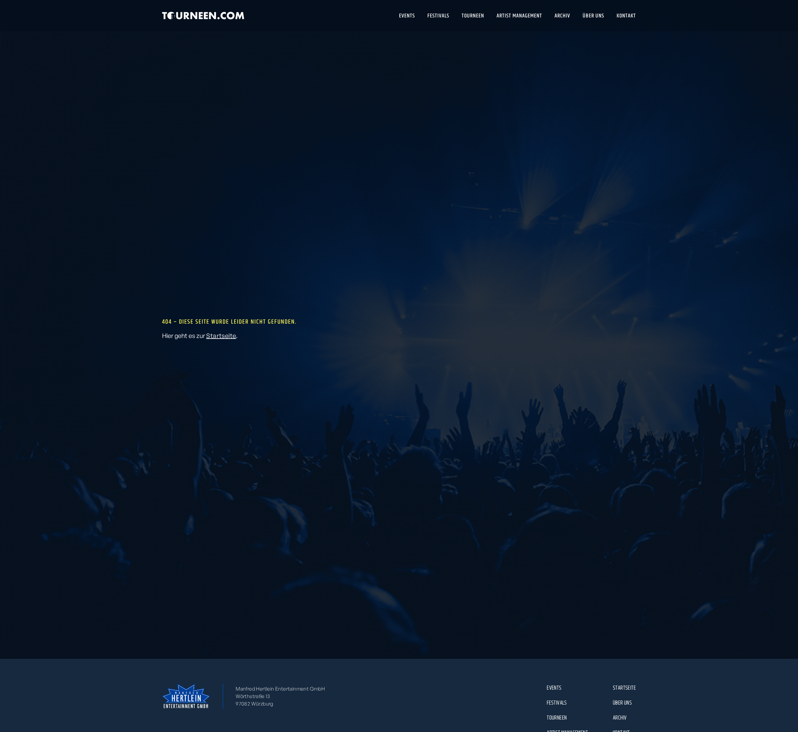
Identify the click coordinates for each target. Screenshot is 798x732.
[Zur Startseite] (203, 15)
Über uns (622, 703)
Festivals (557, 703)
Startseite (221, 336)
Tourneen (557, 718)
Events (554, 688)
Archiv (620, 718)
